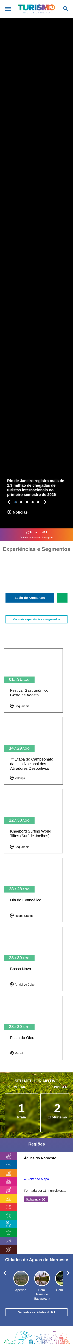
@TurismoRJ (36, 532)
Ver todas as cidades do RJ (36, 1312)
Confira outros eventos (36, 1068)
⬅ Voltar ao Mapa (36, 1179)
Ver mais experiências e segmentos (36, 619)
